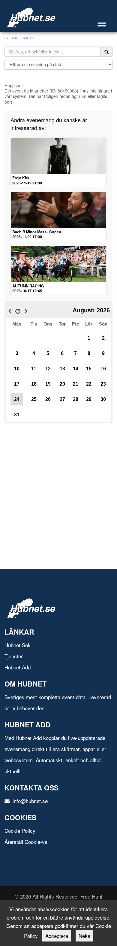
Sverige (11, 38)
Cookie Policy (19, 830)
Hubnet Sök (17, 645)
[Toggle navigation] (104, 25)
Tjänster (13, 656)
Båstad (28, 38)
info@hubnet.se (29, 801)
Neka (84, 935)
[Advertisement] (58, 483)
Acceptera (56, 935)
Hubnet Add (17, 667)
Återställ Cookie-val (26, 841)
